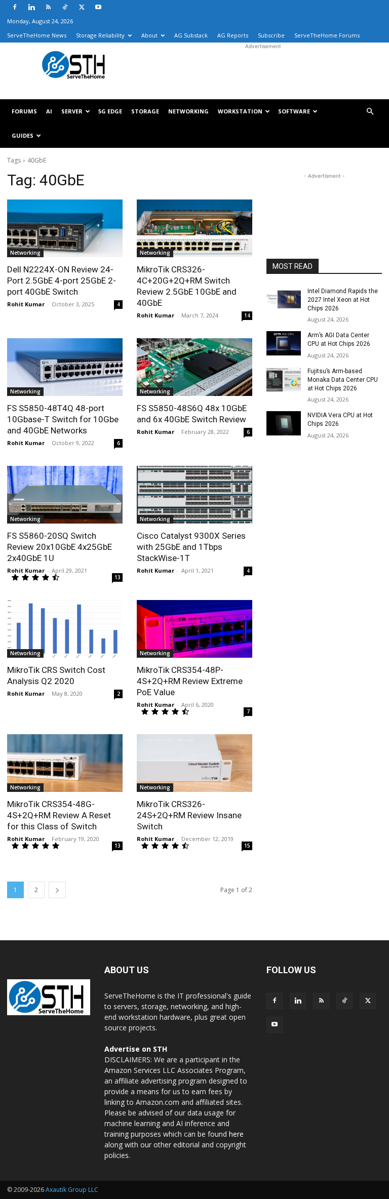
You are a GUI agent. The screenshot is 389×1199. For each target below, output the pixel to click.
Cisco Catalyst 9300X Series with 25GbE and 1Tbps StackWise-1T (191, 547)
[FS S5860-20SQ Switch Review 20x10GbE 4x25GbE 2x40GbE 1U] (65, 495)
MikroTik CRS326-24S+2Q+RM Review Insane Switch (189, 815)
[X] (81, 7)
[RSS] (48, 7)
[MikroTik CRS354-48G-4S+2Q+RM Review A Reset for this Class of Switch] (65, 763)
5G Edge (110, 111)
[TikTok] (64, 7)
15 (247, 845)
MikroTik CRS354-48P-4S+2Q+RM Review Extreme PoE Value (190, 681)
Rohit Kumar (26, 304)
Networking (188, 111)
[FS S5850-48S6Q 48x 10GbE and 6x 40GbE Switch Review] (194, 367)
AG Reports (232, 35)
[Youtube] (98, 7)
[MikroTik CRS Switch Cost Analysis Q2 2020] (65, 629)
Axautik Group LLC (72, 1189)
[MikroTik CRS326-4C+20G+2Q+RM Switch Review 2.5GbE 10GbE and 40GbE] (194, 228)
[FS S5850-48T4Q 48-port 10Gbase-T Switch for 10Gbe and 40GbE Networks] (65, 367)
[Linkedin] (31, 7)
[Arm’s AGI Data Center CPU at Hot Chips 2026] (283, 343)
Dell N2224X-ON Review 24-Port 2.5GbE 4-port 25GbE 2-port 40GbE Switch (61, 280)
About (149, 35)
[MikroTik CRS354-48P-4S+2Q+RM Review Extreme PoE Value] (194, 629)
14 (247, 315)
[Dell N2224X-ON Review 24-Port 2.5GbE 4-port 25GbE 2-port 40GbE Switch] (65, 228)
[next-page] (57, 890)
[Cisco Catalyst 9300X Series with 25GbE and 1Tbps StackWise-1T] (194, 495)
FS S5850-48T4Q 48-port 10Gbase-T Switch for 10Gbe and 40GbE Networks (63, 419)
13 (117, 577)
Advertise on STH (135, 1049)
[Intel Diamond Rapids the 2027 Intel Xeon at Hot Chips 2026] (283, 299)
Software (294, 111)
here (236, 1134)
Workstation (240, 111)
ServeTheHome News (36, 35)
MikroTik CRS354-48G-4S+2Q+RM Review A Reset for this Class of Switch (59, 815)
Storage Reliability (100, 35)
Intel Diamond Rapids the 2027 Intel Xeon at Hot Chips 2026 (342, 300)
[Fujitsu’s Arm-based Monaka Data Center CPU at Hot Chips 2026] (283, 379)
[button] (370, 111)
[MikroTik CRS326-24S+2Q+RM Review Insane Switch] (194, 763)
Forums (24, 111)
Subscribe (271, 35)
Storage (145, 111)
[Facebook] (14, 7)
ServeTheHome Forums (327, 35)
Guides (22, 135)
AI (49, 111)
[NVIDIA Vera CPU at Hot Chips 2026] (283, 423)
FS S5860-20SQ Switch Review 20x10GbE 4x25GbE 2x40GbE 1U (59, 547)
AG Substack (191, 35)
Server (72, 111)
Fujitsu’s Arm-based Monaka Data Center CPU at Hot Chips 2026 (342, 380)
